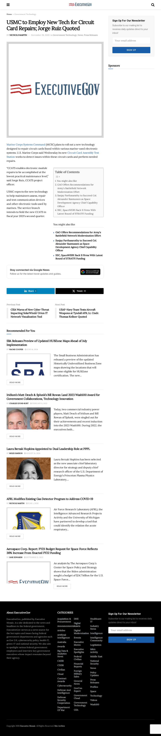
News (80, 35)
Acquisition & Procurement (64, 620)
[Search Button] (152, 4)
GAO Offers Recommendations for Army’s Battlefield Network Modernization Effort (75, 188)
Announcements (65, 626)
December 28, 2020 (40, 35)
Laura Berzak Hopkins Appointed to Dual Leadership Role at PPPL (48, 449)
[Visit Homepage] (80, 5)
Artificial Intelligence (63, 636)
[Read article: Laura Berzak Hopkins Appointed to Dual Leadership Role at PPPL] (29, 468)
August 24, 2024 (33, 453)
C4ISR (60, 660)
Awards (61, 646)
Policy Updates (94, 674)
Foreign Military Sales (78, 673)
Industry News (94, 627)
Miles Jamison (15, 453)
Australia (61, 642)
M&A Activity (94, 650)
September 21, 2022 (34, 557)
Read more (17, 381)
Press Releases (91, 35)
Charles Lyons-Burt (18, 403)
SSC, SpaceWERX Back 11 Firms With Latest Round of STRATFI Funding (76, 212)
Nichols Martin (18, 35)
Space (93, 691)
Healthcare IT (95, 620)
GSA (76, 709)
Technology (96, 695)
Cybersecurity (64, 685)
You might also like (67, 180)
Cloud (60, 674)
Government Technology (25, 14)
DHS (76, 618)
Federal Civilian (78, 658)
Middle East (96, 656)
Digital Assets (77, 624)
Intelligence (96, 633)
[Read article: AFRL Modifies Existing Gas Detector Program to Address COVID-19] (29, 518)
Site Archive (59, 726)
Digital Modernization (81, 632)
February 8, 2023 (39, 403)
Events (77, 637)
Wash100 (94, 704)
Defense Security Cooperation (63, 700)
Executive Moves (79, 643)
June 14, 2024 (32, 349)
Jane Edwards (15, 557)
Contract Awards (61, 680)
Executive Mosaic (27, 726)
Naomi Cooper (16, 349)
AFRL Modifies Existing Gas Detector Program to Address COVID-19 (50, 499)
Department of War (63, 709)
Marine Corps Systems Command (26, 144)
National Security (94, 662)
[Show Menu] (8, 4)
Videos (93, 700)
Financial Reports (78, 665)
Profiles (94, 686)
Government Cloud (80, 697)
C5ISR (60, 665)
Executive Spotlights (79, 650)
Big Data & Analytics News (62, 653)
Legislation (95, 644)
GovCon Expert (78, 689)
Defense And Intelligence (64, 691)
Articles (61, 630)
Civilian (61, 669)
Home (9, 14)
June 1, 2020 (33, 503)
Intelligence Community (96, 639)
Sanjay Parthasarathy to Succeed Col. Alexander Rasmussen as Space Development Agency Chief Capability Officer (77, 201)
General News (78, 682)
